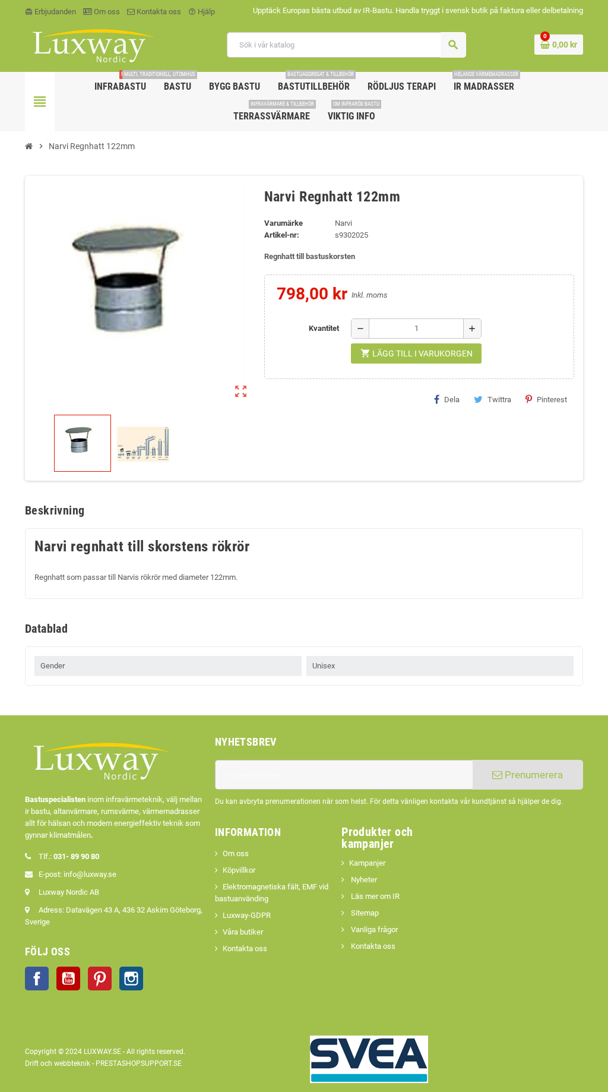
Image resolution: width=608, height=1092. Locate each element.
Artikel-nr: (281, 235)
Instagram (131, 978)
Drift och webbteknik (57, 1063)
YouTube (68, 978)
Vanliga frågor (373, 929)
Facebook (37, 978)
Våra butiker (243, 931)
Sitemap (364, 912)
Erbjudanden (50, 11)
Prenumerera (532, 775)
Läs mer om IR (374, 896)
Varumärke (283, 223)
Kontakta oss (158, 11)
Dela (452, 399)
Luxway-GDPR (247, 915)
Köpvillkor (239, 870)
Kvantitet (324, 328)
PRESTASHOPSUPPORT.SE (139, 1063)
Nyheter (363, 879)
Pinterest (552, 399)
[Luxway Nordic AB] (92, 44)
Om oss (106, 11)
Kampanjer (367, 863)
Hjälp (201, 11)
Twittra (499, 399)
